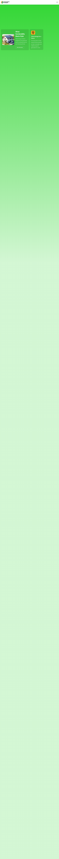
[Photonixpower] (5, 2)
